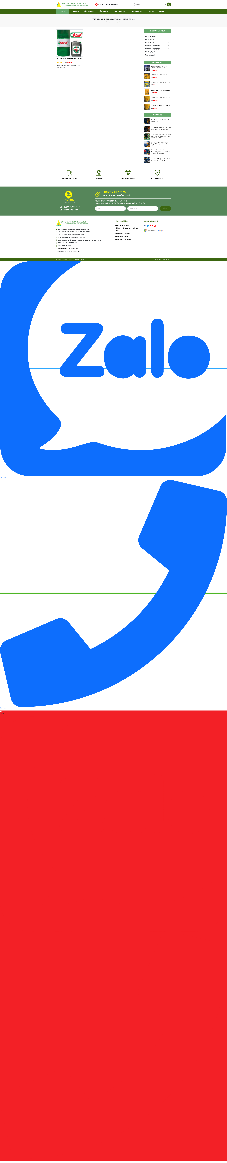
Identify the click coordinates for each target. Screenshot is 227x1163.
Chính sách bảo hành (123, 234)
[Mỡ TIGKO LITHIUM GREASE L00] (147, 99)
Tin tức (151, 11)
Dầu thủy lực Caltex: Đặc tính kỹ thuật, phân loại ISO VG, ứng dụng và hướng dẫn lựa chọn (160, 151)
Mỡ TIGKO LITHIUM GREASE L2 (160, 90)
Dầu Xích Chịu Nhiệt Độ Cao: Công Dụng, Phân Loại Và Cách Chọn (161, 128)
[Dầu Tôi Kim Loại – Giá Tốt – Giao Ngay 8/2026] (147, 121)
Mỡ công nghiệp (137, 11)
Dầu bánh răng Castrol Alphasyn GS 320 (69, 58)
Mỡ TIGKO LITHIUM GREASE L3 (160, 82)
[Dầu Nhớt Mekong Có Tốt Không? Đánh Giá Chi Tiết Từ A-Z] (147, 159)
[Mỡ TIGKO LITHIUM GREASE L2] (147, 91)
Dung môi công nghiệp (152, 45)
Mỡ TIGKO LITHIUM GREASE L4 (160, 74)
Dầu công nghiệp (120, 11)
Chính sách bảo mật (122, 236)
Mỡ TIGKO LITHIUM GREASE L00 (160, 98)
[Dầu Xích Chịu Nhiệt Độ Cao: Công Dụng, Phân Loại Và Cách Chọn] (147, 129)
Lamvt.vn (168, 259)
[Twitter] (148, 225)
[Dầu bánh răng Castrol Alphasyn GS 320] (69, 43)
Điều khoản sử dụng (122, 225)
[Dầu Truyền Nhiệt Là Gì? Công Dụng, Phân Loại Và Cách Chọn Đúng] (147, 144)
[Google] (155, 225)
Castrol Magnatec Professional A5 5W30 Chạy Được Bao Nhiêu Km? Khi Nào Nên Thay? (161, 136)
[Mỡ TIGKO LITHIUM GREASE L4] (147, 76)
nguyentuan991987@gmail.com (68, 248)
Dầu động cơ (103, 11)
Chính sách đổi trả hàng (123, 239)
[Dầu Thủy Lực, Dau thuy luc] (72, 4)
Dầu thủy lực (89, 11)
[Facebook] (145, 225)
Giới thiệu (75, 11)
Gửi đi (165, 208)
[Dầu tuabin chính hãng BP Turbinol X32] (16, 1142)
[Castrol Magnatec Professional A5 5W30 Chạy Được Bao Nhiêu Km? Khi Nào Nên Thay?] (147, 136)
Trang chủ (62, 11)
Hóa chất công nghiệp (152, 49)
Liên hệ (161, 11)
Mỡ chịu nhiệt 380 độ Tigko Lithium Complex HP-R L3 (159, 67)
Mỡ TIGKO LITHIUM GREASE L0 (160, 105)
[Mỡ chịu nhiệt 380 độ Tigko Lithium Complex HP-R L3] (147, 68)
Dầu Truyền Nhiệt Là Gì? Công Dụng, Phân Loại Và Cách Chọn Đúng (160, 143)
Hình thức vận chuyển (123, 231)
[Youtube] (151, 225)
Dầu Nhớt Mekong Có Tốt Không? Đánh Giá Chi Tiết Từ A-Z (160, 159)
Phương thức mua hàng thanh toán (127, 228)
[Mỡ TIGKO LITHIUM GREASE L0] (147, 107)
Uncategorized (150, 55)
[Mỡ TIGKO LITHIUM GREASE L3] (147, 84)
